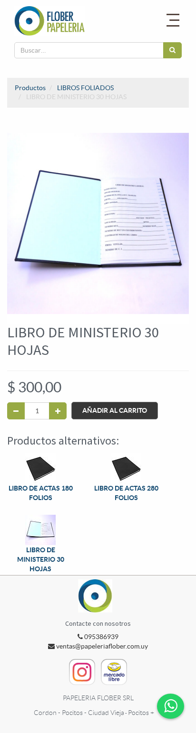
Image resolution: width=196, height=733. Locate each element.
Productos (30, 88)
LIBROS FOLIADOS (85, 88)
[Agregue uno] (58, 410)
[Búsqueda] (172, 50)
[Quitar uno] (16, 410)
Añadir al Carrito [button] (114, 410)
